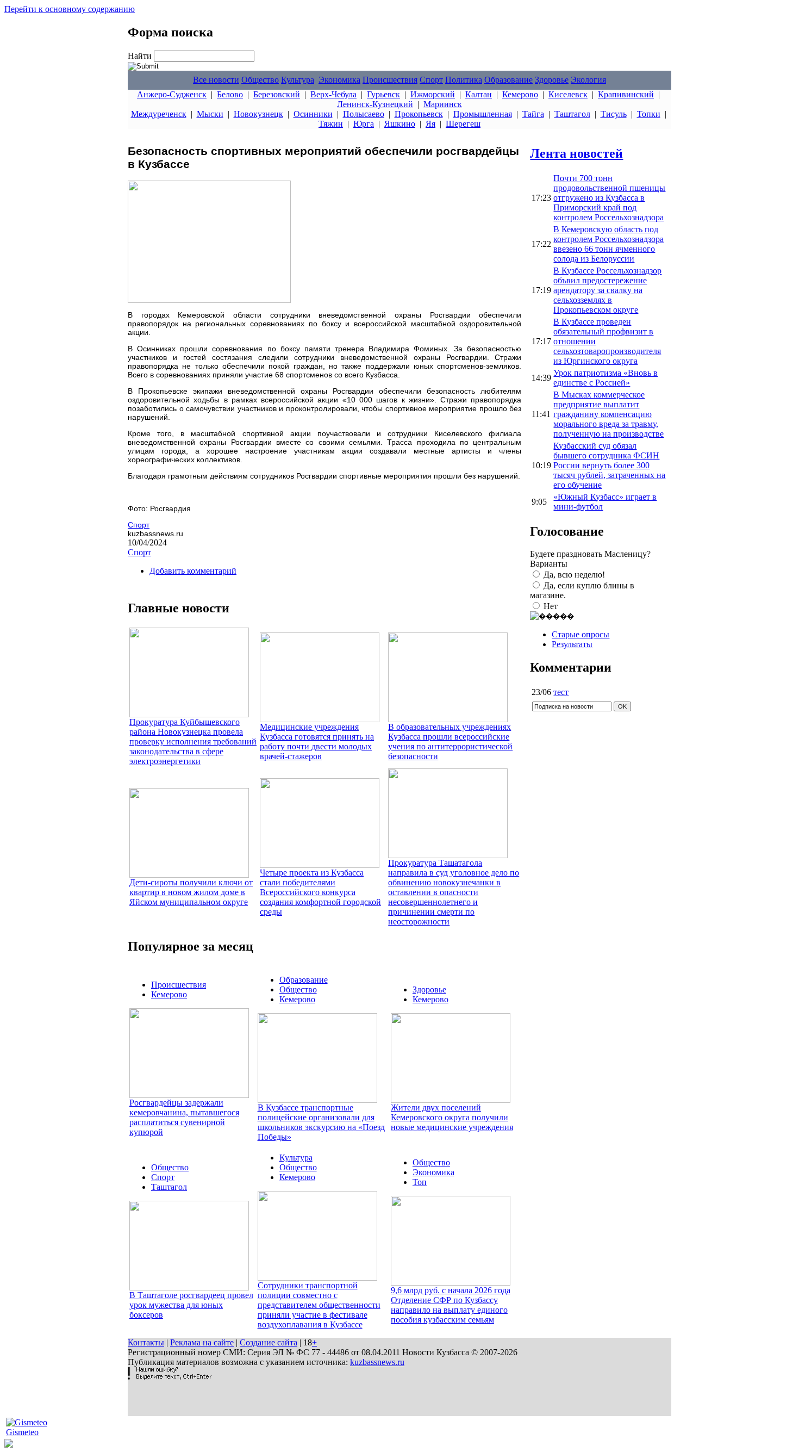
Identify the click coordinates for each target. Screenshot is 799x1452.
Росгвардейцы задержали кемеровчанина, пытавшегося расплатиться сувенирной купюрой (184, 1117)
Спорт (431, 79)
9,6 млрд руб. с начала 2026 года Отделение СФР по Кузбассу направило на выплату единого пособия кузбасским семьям (450, 1305)
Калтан (478, 94)
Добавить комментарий (192, 570)
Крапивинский (626, 94)
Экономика (339, 79)
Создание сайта (268, 1342)
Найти (141, 55)
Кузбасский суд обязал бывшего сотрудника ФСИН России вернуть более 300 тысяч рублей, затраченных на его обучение (609, 465)
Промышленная (482, 114)
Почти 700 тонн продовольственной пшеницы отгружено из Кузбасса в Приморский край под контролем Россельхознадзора (609, 197)
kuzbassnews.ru (377, 1362)
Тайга (533, 114)
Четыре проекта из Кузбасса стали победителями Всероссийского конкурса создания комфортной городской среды (320, 892)
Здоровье (552, 79)
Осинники (313, 114)
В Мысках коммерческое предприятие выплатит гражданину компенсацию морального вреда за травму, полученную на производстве (608, 414)
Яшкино (399, 123)
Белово (230, 94)
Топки (648, 114)
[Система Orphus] (169, 1376)
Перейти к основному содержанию (69, 9)
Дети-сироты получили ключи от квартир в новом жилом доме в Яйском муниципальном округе (191, 892)
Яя (430, 123)
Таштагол (572, 114)
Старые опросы (580, 634)
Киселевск (568, 94)
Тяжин (331, 123)
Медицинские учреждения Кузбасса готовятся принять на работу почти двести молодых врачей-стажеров (317, 741)
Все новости (216, 79)
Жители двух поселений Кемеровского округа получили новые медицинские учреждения (452, 1117)
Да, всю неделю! (574, 574)
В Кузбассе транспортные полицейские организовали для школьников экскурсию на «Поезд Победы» (321, 1122)
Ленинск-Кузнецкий (375, 104)
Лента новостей (576, 153)
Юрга (363, 123)
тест (561, 692)
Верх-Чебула (333, 94)
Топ (420, 1182)
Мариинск (442, 104)
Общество (260, 79)
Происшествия (390, 79)
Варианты (548, 563)
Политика (463, 79)
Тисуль (614, 114)
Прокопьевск (419, 114)
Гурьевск (383, 94)
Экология (588, 79)
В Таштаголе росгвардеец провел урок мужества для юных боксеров (191, 1304)
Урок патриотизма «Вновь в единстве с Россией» (605, 377)
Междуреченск (158, 114)
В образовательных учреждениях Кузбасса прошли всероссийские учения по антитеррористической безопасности (450, 741)
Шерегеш (463, 123)
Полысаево (363, 114)
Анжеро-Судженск (172, 94)
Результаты (572, 644)
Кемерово (520, 94)
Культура (297, 79)
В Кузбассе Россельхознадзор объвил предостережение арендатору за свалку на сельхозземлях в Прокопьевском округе (607, 290)
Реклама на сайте (202, 1342)
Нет (551, 606)
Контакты (146, 1342)
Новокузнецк (258, 114)
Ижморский (432, 94)
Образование (508, 79)
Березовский (276, 94)
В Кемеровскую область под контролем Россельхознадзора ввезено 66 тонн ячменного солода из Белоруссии (608, 244)
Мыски (210, 114)
